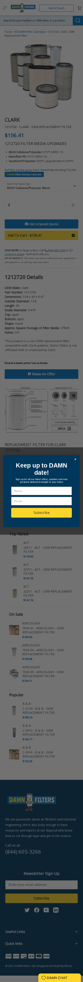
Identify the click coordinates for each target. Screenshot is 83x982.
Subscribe (42, 512)
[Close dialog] (75, 459)
